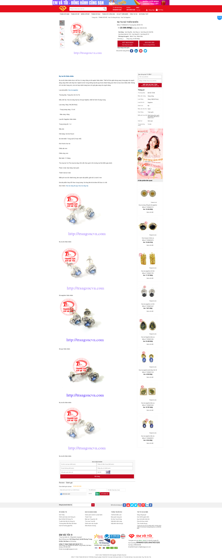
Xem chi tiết (150, 212)
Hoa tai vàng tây (83, 186)
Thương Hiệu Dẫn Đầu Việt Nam (68, 523)
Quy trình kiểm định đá (143, 519)
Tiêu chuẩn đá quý (142, 523)
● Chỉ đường (72, 541)
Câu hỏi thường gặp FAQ (65, 525)
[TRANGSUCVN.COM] (63, 11)
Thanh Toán (88, 517)
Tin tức (138, 10)
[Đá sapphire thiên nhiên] (62, 28)
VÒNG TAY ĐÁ (133, 14)
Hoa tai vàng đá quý (72, 186)
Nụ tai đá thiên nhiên (66, 76)
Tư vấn (219, 17)
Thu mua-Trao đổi (90, 521)
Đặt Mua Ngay (127, 43)
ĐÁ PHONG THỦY (143, 14)
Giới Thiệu (62, 514)
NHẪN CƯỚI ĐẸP (85, 14)
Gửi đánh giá (104, 494)
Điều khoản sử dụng (90, 525)
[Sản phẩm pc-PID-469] (150, 154)
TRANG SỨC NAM (64, 14)
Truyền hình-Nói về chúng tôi (67, 521)
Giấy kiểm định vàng (116, 521)
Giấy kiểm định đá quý (117, 523)
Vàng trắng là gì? (141, 514)
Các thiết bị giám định (143, 517)
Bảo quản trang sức (116, 517)
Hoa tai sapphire (73, 90)
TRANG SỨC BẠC (95, 14)
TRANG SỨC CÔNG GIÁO (108, 14)
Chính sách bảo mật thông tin (67, 517)
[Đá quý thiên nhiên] (62, 34)
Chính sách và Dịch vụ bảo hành (93, 514)
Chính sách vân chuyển (91, 523)
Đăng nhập (152, 10)
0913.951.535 (149, 43)
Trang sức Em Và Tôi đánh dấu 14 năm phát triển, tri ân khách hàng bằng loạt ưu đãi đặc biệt (149, 527)
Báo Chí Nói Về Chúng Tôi (66, 519)
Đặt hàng (97, 476)
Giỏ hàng (159, 10)
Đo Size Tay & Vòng (116, 519)
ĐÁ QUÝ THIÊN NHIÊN (122, 14)
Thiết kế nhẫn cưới (116, 514)
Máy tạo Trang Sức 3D (91, 519)
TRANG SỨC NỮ (75, 14)
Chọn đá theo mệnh (142, 521)
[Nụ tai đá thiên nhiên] (62, 23)
